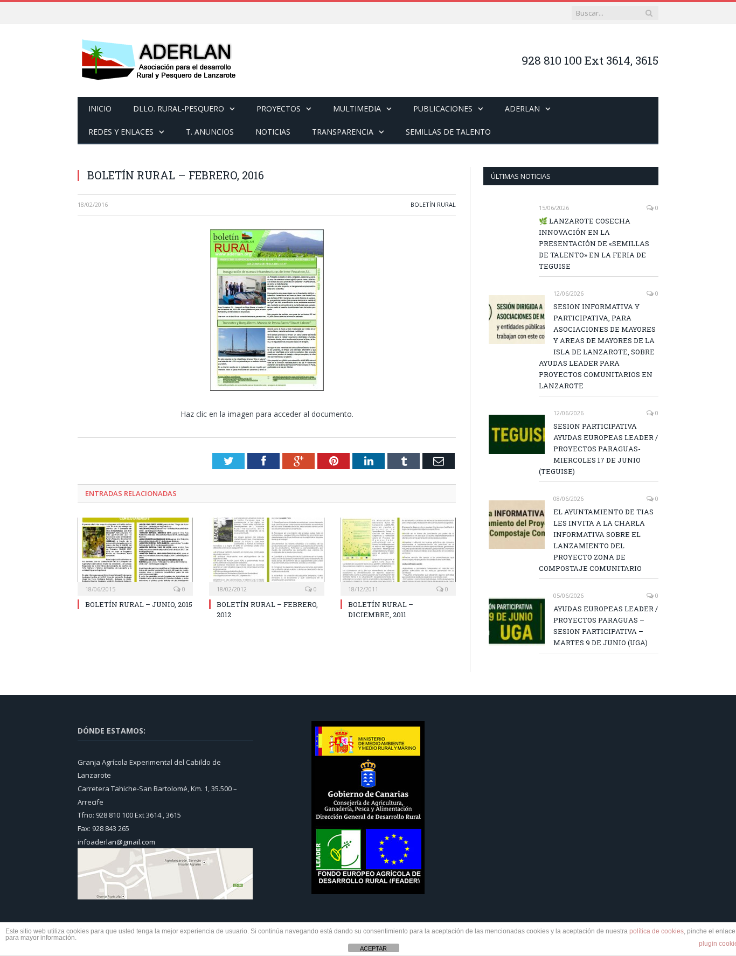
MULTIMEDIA (357, 108)
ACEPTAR (373, 948)
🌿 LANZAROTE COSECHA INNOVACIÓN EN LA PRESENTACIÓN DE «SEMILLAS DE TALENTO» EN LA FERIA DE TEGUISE (594, 243)
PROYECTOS (278, 108)
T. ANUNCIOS (210, 132)
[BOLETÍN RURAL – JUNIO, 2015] (135, 555)
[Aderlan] (158, 60)
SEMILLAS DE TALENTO (448, 132)
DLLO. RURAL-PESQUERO (178, 108)
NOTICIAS (272, 132)
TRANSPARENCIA (342, 132)
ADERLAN (522, 108)
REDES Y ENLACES (121, 132)
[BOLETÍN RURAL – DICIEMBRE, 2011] (398, 555)
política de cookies (656, 931)
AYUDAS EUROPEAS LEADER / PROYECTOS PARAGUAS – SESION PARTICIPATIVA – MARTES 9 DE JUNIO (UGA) (605, 625)
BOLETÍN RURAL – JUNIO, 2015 (138, 604)
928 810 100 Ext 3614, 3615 (590, 60)
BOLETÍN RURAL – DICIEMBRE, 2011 (380, 609)
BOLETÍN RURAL (433, 204)
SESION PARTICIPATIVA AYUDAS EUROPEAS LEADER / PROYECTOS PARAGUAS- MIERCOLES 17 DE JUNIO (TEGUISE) (598, 448)
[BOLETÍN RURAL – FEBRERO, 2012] (266, 555)
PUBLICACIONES (443, 108)
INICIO (100, 108)
